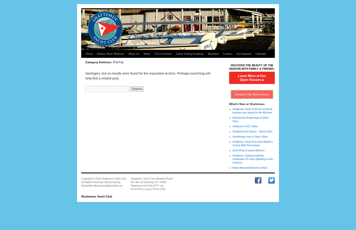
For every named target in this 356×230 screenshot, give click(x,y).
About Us (133, 53)
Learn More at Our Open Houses (252, 78)
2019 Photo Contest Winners (248, 150)
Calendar (260, 53)
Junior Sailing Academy (190, 53)
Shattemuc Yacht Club (96, 196)
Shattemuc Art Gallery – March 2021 (252, 131)
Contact (227, 53)
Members (213, 53)
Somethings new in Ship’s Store (250, 136)
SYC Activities (163, 53)
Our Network (244, 53)
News (147, 53)
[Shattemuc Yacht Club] (178, 29)
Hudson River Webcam (110, 53)
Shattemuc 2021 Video (245, 126)
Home (89, 53)
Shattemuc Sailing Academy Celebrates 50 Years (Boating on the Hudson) (252, 159)
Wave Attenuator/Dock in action (249, 167)
